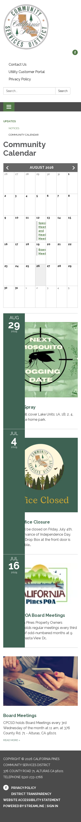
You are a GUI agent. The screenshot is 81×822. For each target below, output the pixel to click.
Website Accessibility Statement (31, 800)
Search (63, 91)
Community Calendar (24, 134)
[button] (7, 167)
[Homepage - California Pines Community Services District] (40, 27)
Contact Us (18, 64)
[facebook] (75, 54)
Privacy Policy (20, 79)
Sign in (52, 806)
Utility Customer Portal (27, 72)
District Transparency (31, 794)
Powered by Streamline (23, 806)
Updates (9, 121)
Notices (14, 128)
